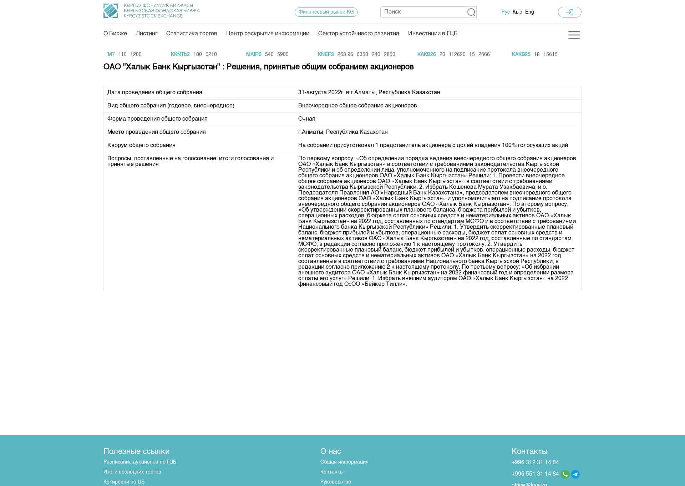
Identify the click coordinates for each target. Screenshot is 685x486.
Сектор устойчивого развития (358, 34)
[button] (471, 12)
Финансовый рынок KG (326, 12)
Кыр (517, 12)
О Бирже (115, 34)
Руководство (335, 482)
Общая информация (344, 462)
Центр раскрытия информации (267, 34)
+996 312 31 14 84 (535, 463)
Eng (529, 12)
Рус (506, 12)
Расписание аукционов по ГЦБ (139, 462)
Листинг (146, 34)
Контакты (332, 472)
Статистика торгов (191, 34)
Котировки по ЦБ (123, 482)
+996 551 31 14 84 (535, 474)
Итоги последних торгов (132, 472)
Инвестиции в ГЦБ (433, 34)
